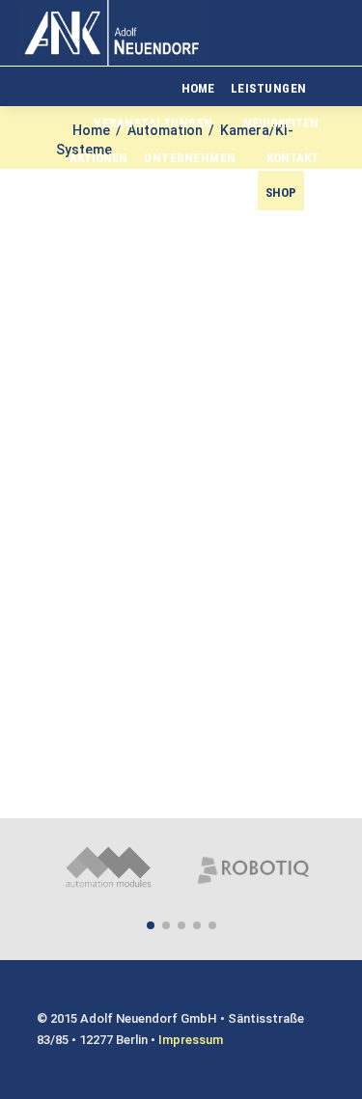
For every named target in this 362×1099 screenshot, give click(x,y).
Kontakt (292, 158)
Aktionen (98, 158)
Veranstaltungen (153, 123)
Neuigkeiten (281, 123)
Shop (280, 192)
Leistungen (269, 88)
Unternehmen (190, 158)
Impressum (190, 1039)
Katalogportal (192, 192)
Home (197, 88)
